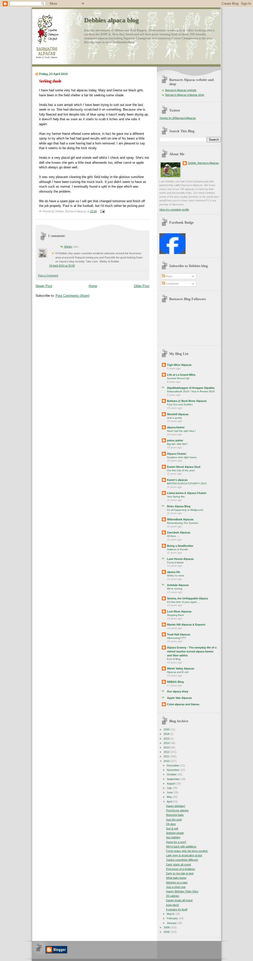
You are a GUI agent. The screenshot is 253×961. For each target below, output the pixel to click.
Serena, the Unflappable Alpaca (187, 598)
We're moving (174, 588)
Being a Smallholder (180, 545)
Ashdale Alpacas (178, 585)
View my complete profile (174, 209)
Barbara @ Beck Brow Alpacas (187, 400)
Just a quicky (174, 417)
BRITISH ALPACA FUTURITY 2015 (187, 483)
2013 (167, 747)
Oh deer (171, 824)
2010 (167, 761)
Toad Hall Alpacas (178, 634)
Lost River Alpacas (179, 611)
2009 (167, 927)
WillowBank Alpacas (180, 519)
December (173, 765)
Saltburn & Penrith (177, 549)
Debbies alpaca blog (111, 20)
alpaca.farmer (176, 427)
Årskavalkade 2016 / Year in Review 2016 (191, 391)
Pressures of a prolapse (180, 868)
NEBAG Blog (175, 681)
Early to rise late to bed (179, 873)
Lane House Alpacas (180, 558)
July (169, 787)
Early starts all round (178, 864)
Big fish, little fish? (177, 444)
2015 (167, 738)
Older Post (141, 286)
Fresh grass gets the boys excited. (187, 850)
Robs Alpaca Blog (178, 506)
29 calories (172, 895)
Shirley (68, 246)
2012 (167, 751)
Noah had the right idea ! (181, 431)
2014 (167, 743)
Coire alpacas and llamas (183, 704)
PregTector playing (177, 810)
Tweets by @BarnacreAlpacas (177, 118)
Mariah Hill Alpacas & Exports (186, 624)
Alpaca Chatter (176, 453)
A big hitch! (172, 904)
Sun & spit (172, 828)
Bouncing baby (175, 814)
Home (93, 286)
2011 (167, 756)
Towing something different (182, 859)
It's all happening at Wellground (185, 510)
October (172, 774)
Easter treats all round (179, 900)
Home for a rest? (176, 842)
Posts (168, 276)
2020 (167, 729)
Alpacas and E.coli (177, 672)
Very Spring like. (176, 496)
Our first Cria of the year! (181, 470)
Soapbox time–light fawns (181, 457)
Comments (172, 283)
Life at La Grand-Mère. (181, 374)
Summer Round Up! (178, 378)
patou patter (175, 440)
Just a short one (176, 886)
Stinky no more (175, 575)
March (171, 913)
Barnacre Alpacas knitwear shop (184, 94)
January (172, 923)
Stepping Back (175, 615)
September (174, 779)
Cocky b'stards (175, 562)
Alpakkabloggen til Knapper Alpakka (190, 387)
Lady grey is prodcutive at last (184, 855)
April (170, 801)
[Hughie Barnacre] (172, 253)
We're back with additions (181, 846)
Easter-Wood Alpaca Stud (183, 466)
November (173, 769)
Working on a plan (177, 882)
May (170, 796)
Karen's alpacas (177, 479)
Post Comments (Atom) (72, 295)
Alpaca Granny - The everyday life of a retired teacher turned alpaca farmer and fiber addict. (191, 651)
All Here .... (173, 536)
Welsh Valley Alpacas (180, 668)
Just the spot (174, 819)
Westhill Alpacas (178, 414)
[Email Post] (102, 211)
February (173, 918)
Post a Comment (48, 275)
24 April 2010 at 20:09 (62, 265)
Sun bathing (173, 837)
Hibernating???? (176, 638)
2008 (167, 931)
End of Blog (174, 659)
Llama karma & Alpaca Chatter (186, 492)
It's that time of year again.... (183, 602)
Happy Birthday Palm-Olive (182, 891)
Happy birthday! (175, 805)
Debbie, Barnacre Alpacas (203, 162)
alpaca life (173, 571)
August (171, 783)
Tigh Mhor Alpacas (179, 364)
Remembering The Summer (182, 523)
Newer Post (44, 286)
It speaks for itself (176, 909)
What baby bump (176, 877)
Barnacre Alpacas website (180, 90)
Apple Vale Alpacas (179, 697)
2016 (167, 733)
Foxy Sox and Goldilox (180, 404)
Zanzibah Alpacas (178, 532)
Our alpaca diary (177, 691)
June (170, 792)
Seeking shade (50, 81)
